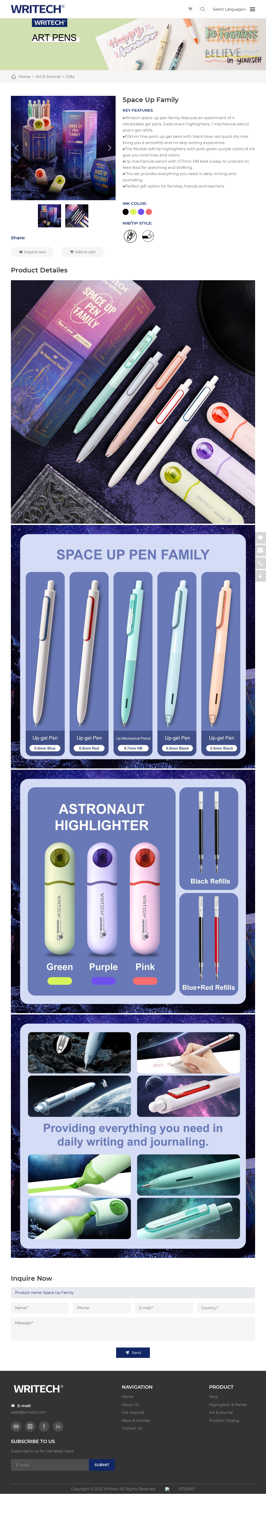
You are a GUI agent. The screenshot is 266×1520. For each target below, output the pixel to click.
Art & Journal (48, 76)
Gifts (70, 76)
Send (136, 1352)
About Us (130, 1404)
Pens (213, 1396)
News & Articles (136, 1420)
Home (25, 76)
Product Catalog (224, 1420)
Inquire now (35, 251)
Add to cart (85, 251)
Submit (102, 1464)
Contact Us (132, 1428)
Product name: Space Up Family (44, 1292)
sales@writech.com (28, 1412)
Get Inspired (133, 1412)
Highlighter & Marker (228, 1404)
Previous (17, 148)
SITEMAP (187, 1488)
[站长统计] (167, 1489)
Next (110, 148)
